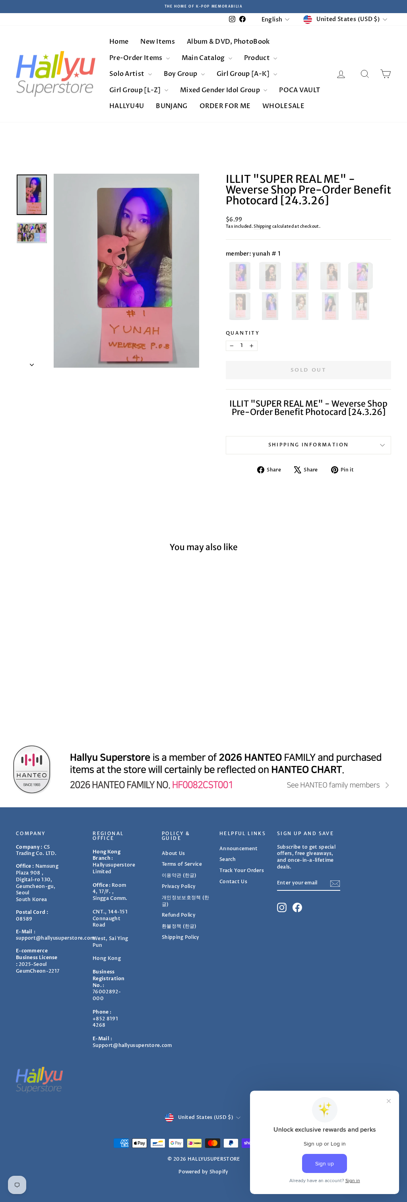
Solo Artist (127, 74)
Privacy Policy (179, 886)
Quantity (243, 333)
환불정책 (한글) (179, 926)
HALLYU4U (126, 106)
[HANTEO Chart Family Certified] (203, 769)
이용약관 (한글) (179, 875)
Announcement (238, 848)
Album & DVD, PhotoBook (228, 41)
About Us (173, 853)
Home (118, 41)
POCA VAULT (299, 90)
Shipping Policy (181, 937)
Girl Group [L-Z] (135, 90)
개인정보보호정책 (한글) (185, 900)
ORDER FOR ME (225, 106)
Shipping (262, 226)
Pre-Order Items (136, 58)
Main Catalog (204, 58)
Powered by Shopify (203, 1172)
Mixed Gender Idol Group (220, 90)
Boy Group (181, 74)
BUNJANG (171, 106)
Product (257, 58)
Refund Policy (179, 915)
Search (227, 859)
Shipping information (308, 445)
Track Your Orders (241, 870)
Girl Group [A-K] (244, 74)
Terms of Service (182, 864)
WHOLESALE (283, 106)
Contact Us (233, 881)
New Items (157, 41)
